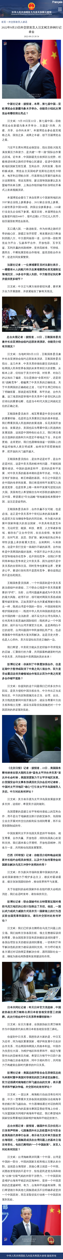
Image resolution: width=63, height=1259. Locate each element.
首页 (3, 22)
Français (57, 1)
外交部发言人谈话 (17, 22)
